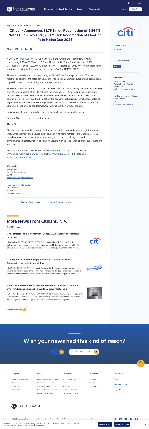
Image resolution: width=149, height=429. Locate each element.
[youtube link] (125, 419)
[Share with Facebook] (26, 49)
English (117, 66)
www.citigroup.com (56, 150)
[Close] (145, 425)
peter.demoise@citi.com (16, 193)
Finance (68, 202)
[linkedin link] (120, 419)
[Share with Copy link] (36, 49)
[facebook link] (131, 419)
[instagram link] (136, 419)
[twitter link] (115, 419)
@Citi (72, 150)
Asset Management (36, 202)
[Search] (129, 3)
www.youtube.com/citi (62, 153)
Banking (24, 202)
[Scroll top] (141, 363)
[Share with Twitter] (21, 49)
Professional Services (54, 202)
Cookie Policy (39, 425)
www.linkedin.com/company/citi (23, 153)
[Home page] (21, 9)
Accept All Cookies (122, 424)
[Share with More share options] (40, 49)
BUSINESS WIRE (28, 58)
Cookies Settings (105, 424)
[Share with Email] (31, 49)
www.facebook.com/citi (19, 157)
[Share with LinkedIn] (16, 49)
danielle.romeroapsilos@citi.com (20, 178)
